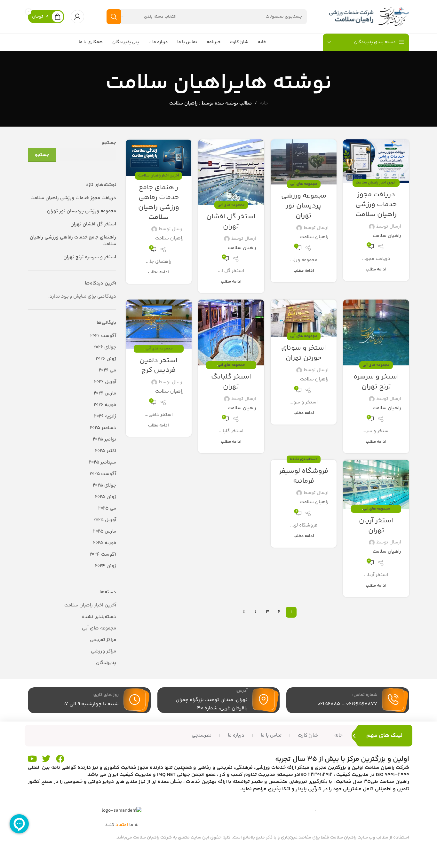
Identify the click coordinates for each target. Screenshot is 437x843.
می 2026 (107, 370)
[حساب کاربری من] (77, 16)
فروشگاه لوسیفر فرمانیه (303, 476)
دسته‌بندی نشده (303, 459)
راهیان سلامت (170, 83)
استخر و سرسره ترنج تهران (376, 381)
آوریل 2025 (104, 520)
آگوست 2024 (103, 554)
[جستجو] (114, 16)
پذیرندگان (106, 663)
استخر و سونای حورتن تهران (303, 353)
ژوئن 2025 (105, 497)
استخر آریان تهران (376, 525)
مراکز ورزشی (103, 651)
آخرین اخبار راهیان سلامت (376, 183)
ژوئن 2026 (106, 359)
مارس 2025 (104, 531)
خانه (264, 103)
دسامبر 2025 (103, 428)
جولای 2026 (104, 347)
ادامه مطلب (376, 269)
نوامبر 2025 (104, 439)
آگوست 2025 (103, 474)
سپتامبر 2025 (102, 462)
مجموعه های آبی (303, 184)
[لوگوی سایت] (369, 16)
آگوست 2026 (103, 336)
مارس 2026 (105, 393)
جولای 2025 (104, 485)
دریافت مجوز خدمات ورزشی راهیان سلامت (376, 204)
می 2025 (107, 508)
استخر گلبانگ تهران (231, 381)
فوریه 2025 (104, 543)
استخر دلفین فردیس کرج (158, 365)
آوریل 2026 (105, 382)
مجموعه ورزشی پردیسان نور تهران (303, 206)
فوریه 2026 (105, 405)
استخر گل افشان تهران (231, 221)
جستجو (108, 142)
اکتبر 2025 (105, 451)
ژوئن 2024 (105, 566)
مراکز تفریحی (103, 640)
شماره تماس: (364, 695)
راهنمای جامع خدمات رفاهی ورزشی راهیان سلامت (158, 202)
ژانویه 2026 (105, 416)
